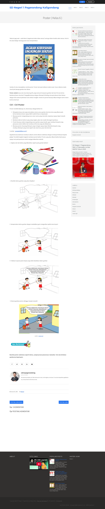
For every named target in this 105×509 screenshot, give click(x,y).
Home (70, 7)
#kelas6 (22, 391)
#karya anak (75, 192)
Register (90, 1)
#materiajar (75, 199)
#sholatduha (75, 201)
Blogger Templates (42, 501)
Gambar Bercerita (82, 79)
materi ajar (75, 213)
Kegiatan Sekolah (76, 206)
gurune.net (41, 336)
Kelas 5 (74, 211)
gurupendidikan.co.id (20, 131)
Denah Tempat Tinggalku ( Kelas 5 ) (86, 70)
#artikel (74, 187)
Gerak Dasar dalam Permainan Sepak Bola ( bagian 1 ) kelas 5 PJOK (85, 40)
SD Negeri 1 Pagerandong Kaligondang (34, 7)
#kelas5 (74, 194)
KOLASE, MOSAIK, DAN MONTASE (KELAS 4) (86, 60)
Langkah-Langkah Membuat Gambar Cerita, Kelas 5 (84, 88)
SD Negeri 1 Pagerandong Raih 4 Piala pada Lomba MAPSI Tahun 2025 (85, 117)
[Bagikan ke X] (17, 364)
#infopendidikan (76, 190)
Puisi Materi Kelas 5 (82, 50)
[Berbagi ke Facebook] (12, 364)
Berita (73, 204)
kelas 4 (74, 208)
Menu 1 (75, 7)
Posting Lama (63, 402)
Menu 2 (81, 7)
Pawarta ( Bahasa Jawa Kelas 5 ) (85, 30)
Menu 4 (92, 7)
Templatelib (59, 501)
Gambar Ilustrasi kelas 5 (83, 97)
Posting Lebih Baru (16, 402)
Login (82, 1)
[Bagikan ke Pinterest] (22, 364)
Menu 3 (86, 7)
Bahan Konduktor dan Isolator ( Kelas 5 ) (85, 107)
